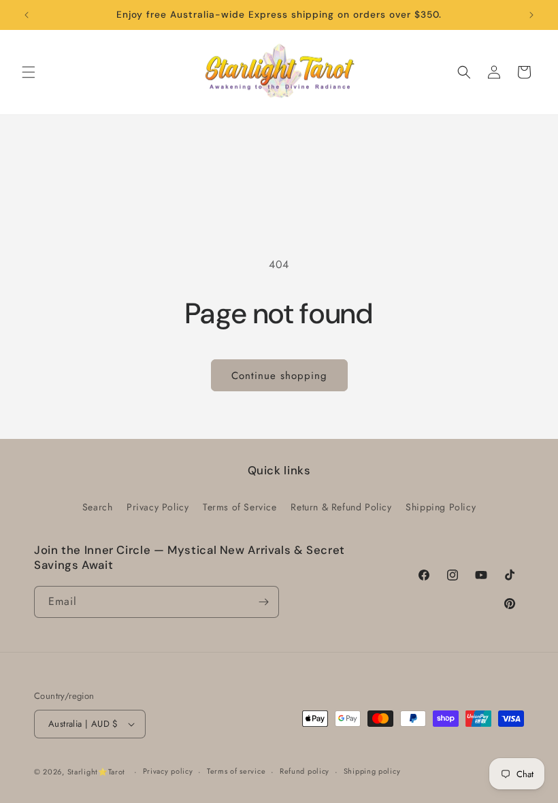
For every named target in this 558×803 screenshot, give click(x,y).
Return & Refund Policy (341, 507)
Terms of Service (240, 507)
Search (97, 507)
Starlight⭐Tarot (96, 771)
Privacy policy (168, 771)
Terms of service (236, 771)
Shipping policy (372, 771)
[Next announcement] (531, 15)
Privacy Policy (157, 507)
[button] (29, 72)
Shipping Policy (441, 507)
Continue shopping (279, 375)
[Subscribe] (263, 602)
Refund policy (304, 771)
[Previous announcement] (27, 15)
